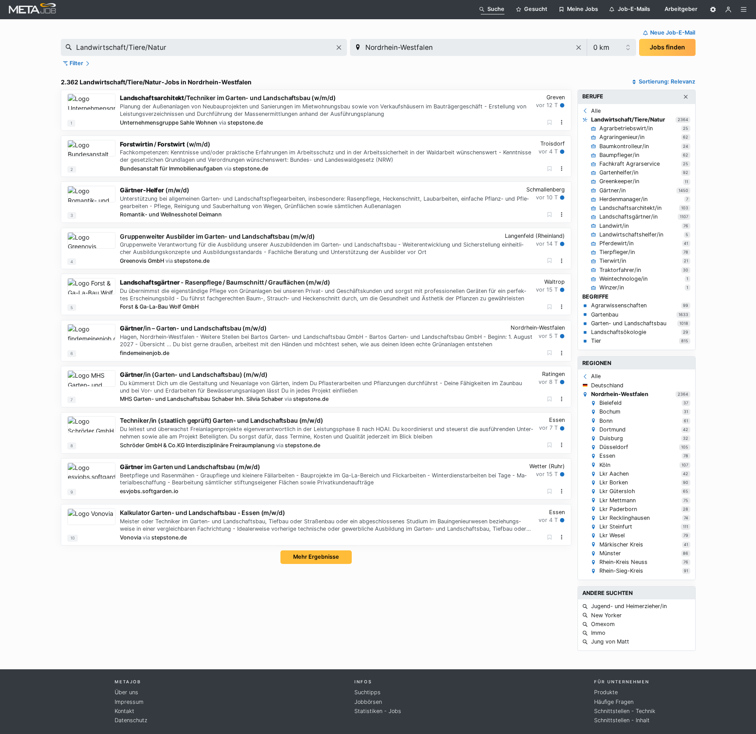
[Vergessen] (550, 123)
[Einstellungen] (713, 10)
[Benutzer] (728, 10)
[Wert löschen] (338, 47)
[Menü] (744, 10)
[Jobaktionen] (562, 122)
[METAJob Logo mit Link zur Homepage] (32, 9)
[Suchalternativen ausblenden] (685, 97)
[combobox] (204, 47)
